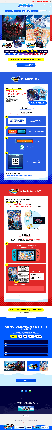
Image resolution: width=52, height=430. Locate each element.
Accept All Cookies (45, 1)
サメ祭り (17, 11)
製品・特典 (45, 427)
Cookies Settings (34, 1)
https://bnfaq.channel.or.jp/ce (11, 297)
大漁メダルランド (19, 427)
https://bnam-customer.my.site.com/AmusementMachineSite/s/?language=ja (19, 175)
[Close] (51, 1)
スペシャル (37, 427)
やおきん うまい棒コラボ (9, 11)
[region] (26, 1)
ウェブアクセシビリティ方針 (26, 419)
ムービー (28, 427)
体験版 (34, 11)
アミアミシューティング (26, 11)
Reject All (40, 1)
